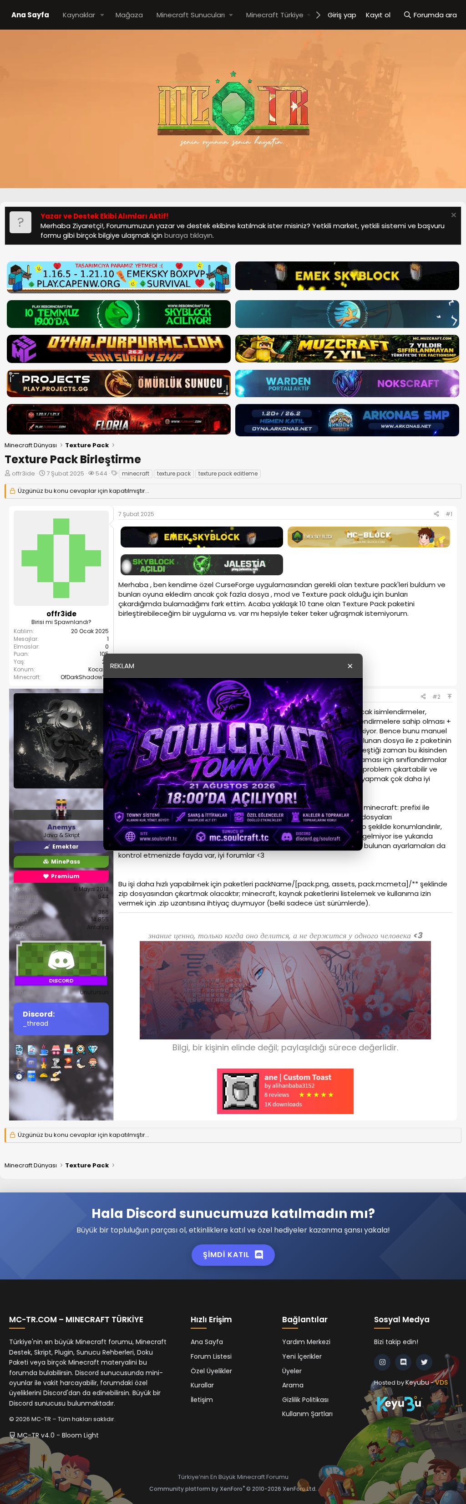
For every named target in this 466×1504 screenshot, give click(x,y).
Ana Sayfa (30, 15)
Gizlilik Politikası (305, 1399)
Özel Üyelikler (211, 1371)
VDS (441, 1382)
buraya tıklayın (188, 235)
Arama (293, 1385)
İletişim (202, 1399)
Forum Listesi (211, 1356)
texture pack (174, 473)
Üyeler (292, 1371)
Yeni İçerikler (302, 1356)
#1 (449, 514)
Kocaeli (98, 669)
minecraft (135, 473)
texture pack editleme (228, 473)
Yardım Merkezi (306, 1341)
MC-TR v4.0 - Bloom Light (57, 1435)
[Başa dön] (449, 697)
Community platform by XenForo (233, 1489)
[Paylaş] (436, 514)
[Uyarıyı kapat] (452, 216)
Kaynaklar (79, 15)
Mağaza (129, 15)
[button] (102, 14)
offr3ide (23, 473)
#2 (436, 697)
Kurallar (202, 1385)
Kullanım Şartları (307, 1413)
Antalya (98, 927)
